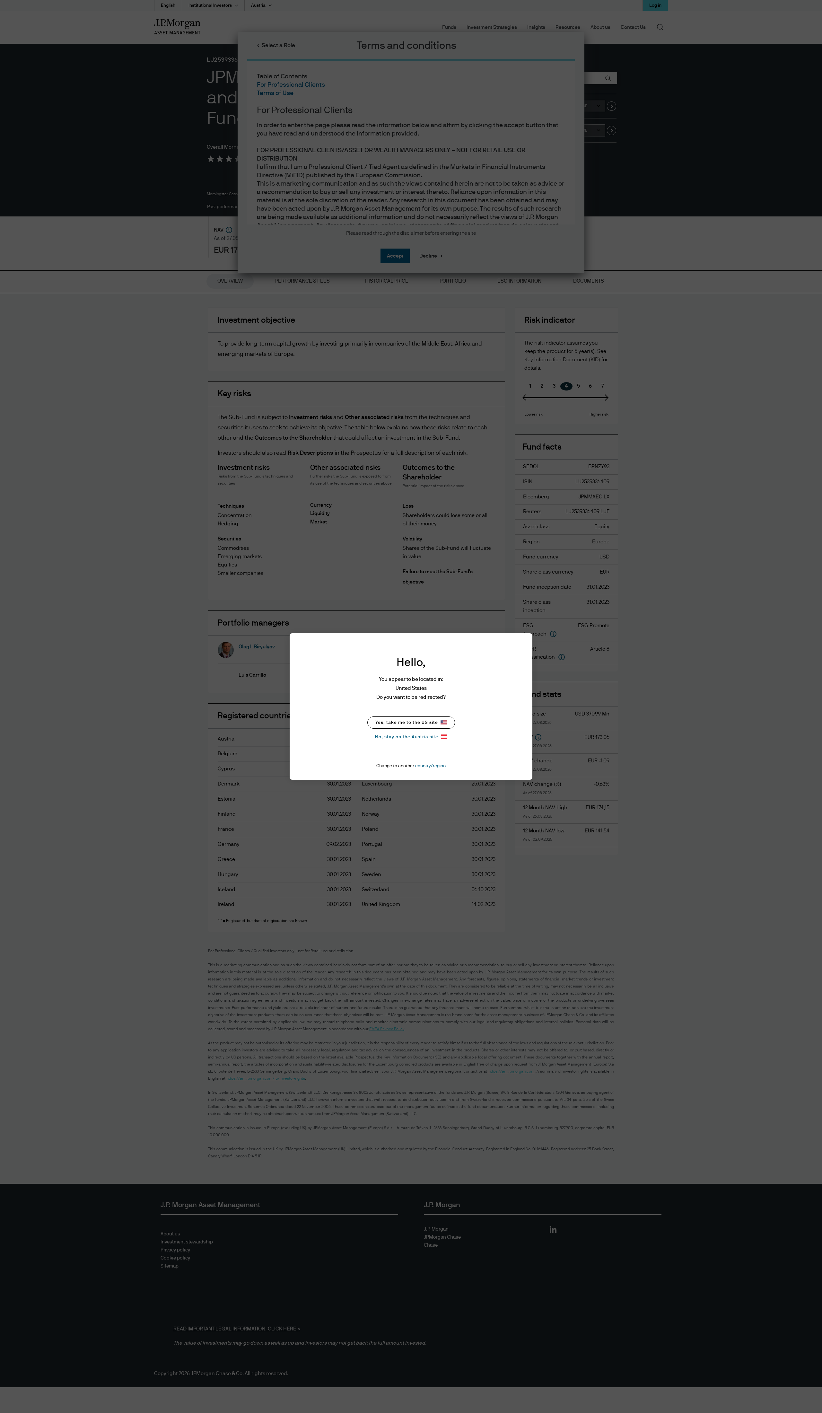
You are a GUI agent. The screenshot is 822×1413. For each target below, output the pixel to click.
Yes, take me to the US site (406, 722)
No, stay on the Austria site (406, 737)
